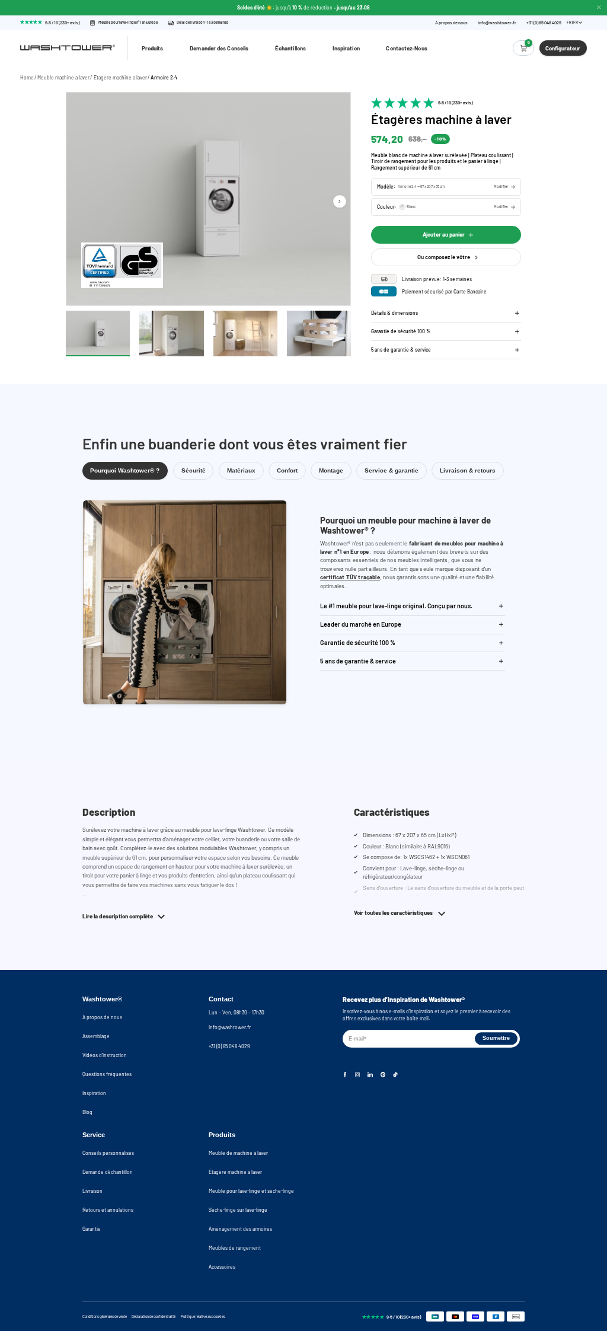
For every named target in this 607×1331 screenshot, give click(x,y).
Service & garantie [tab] (391, 470)
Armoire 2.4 (164, 77)
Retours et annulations (107, 1209)
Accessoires (222, 1266)
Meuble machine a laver (63, 77)
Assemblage (96, 1036)
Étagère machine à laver (235, 1172)
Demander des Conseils (219, 48)
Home (27, 77)
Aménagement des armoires (240, 1228)
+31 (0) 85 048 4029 (543, 23)
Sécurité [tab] (193, 470)
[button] (446, 187)
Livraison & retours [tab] (468, 470)
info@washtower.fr (497, 23)
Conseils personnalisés (108, 1153)
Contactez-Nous (406, 48)
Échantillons (290, 48)
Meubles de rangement (235, 1247)
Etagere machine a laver (120, 77)
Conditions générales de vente (104, 1316)
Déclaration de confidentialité (153, 1316)
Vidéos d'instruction (104, 1055)
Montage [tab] (331, 470)
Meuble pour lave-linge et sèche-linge (251, 1191)
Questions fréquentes (107, 1074)
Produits (153, 48)
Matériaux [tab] (241, 470)
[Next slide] (339, 201)
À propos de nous (451, 23)
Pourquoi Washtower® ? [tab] (124, 470)
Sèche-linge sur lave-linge (238, 1209)
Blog (87, 1112)
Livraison (92, 1191)
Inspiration (346, 48)
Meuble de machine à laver (238, 1153)
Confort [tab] (287, 470)
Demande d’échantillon (107, 1172)
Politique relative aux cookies (203, 1316)
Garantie (91, 1228)
